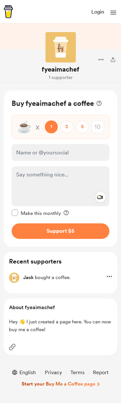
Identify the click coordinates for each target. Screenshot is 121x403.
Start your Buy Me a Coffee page (58, 384)
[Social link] (12, 347)
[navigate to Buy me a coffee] (8, 11)
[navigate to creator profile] (61, 47)
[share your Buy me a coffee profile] (113, 59)
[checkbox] (36, 213)
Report (100, 372)
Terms (77, 372)
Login (97, 12)
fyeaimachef (60, 69)
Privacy (53, 372)
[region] (60, 168)
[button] (113, 13)
